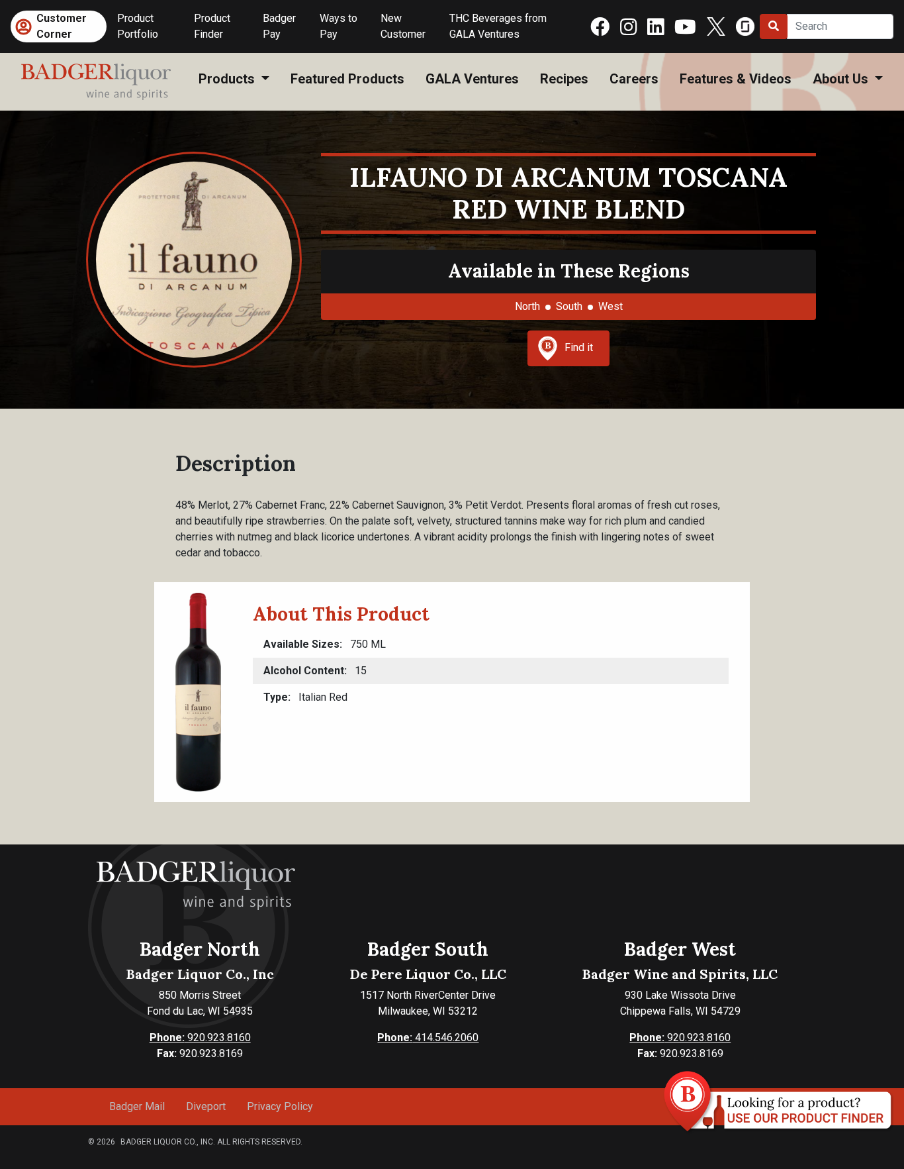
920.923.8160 (200, 1037)
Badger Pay (279, 26)
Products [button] (228, 79)
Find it (579, 347)
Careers (634, 79)
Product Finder (212, 26)
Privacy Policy (280, 1106)
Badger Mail (137, 1106)
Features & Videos (735, 79)
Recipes (564, 79)
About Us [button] (842, 79)
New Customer (403, 26)
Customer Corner (61, 26)
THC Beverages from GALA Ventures (498, 26)
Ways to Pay (338, 26)
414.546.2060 (427, 1037)
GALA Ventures (472, 79)
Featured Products (347, 79)
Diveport (206, 1106)
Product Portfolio (137, 26)
